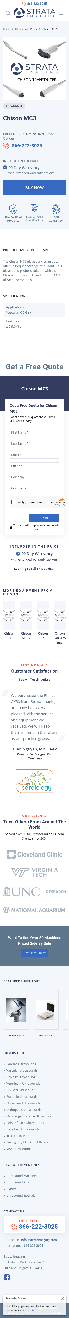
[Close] (63, 1298)
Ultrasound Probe (26, 29)
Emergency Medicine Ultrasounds (30, 1142)
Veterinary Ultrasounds (23, 1083)
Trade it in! (28, 1310)
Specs (47, 250)
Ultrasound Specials (20, 1195)
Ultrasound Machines (21, 1176)
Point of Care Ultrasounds (25, 1123)
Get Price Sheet (34, 953)
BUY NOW (34, 187)
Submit (44, 518)
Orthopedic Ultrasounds (24, 1110)
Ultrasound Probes (20, 1182)
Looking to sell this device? (34, 569)
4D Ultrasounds (17, 1136)
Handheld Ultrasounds (22, 1129)
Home (7, 29)
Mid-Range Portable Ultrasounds (30, 1116)
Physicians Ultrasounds (23, 1103)
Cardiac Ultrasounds (21, 1064)
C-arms (11, 1189)
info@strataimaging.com (39, 1240)
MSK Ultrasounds (18, 1149)
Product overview (18, 250)
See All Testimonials (34, 679)
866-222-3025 (37, 4)
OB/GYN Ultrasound (20, 1090)
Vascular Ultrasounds (22, 1070)
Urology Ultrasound (20, 1077)
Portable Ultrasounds (22, 1096)
